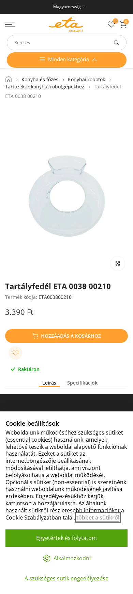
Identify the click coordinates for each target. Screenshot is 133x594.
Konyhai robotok (86, 79)
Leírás (49, 383)
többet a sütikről (97, 517)
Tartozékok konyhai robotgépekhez (44, 86)
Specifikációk (82, 383)
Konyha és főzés (39, 79)
